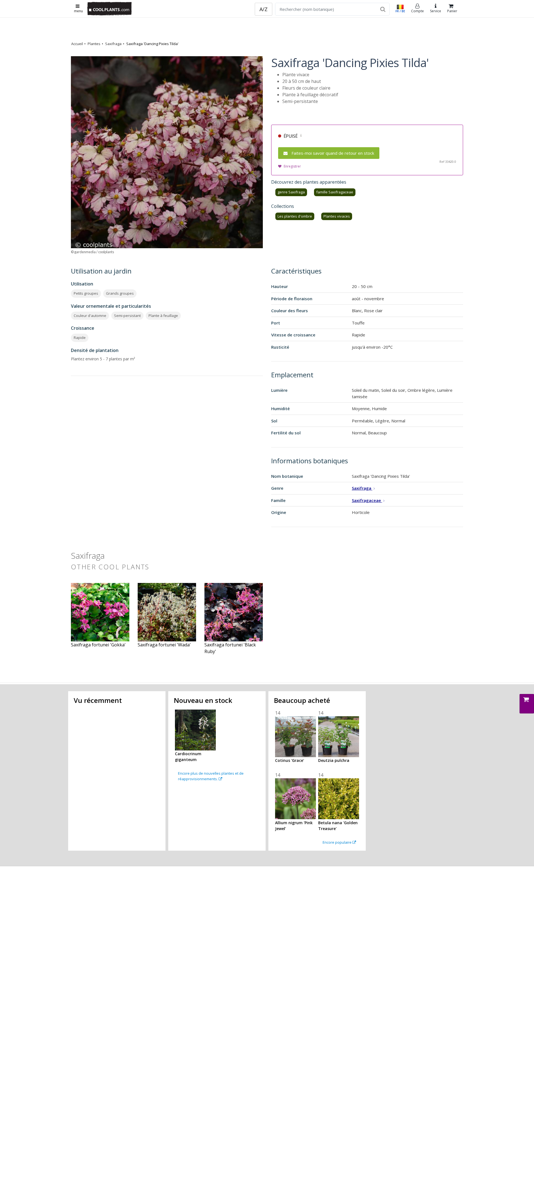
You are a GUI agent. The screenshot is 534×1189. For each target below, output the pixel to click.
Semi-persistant (127, 315)
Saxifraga (113, 43)
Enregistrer (292, 166)
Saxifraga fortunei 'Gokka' (98, 645)
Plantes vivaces (336, 216)
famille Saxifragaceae (334, 192)
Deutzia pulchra (333, 760)
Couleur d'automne (90, 315)
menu (78, 11)
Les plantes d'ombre (295, 216)
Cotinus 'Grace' (289, 760)
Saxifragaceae (367, 500)
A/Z (263, 9)
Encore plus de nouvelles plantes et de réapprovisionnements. (211, 776)
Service (435, 11)
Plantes (94, 43)
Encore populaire (337, 842)
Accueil (77, 43)
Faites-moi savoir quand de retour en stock (332, 153)
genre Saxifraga (291, 192)
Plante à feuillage (163, 315)
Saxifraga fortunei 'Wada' (164, 645)
